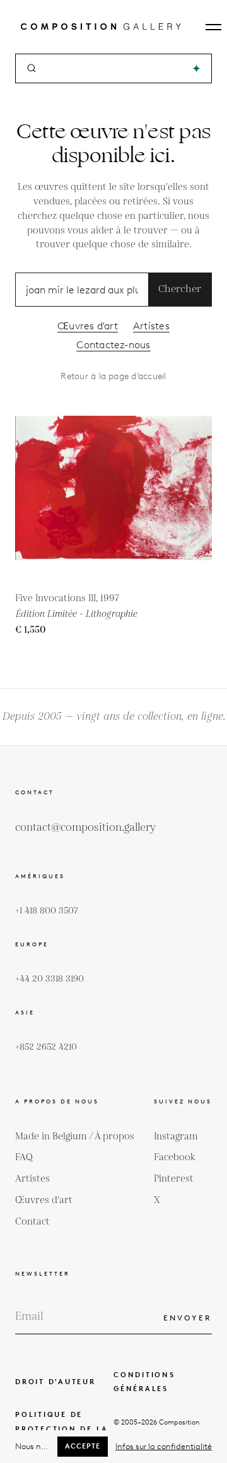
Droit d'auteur (55, 1381)
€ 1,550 (30, 630)
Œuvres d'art (87, 326)
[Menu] (213, 27)
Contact (32, 1221)
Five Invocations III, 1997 (67, 598)
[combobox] (114, 68)
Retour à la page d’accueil (113, 376)
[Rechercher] (196, 68)
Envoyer (187, 1317)
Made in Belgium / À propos (74, 1136)
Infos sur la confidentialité (163, 1446)
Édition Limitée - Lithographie (76, 614)
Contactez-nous (113, 345)
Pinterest (174, 1178)
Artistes (151, 326)
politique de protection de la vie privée (61, 1429)
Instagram (176, 1136)
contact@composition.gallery (85, 827)
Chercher (179, 289)
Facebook (174, 1157)
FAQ (24, 1157)
